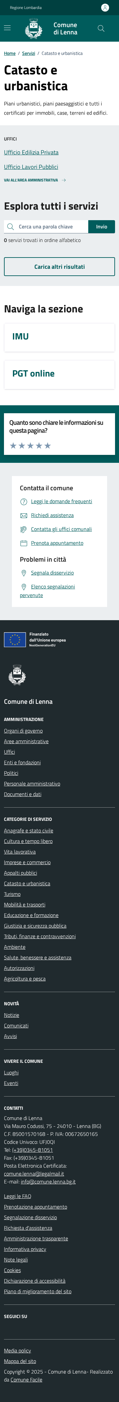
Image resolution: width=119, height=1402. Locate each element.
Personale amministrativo (32, 783)
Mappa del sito (20, 1361)
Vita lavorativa (20, 852)
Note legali (16, 1259)
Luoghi (11, 1072)
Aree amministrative (26, 741)
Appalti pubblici (20, 873)
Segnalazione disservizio (30, 1217)
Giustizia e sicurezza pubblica (35, 926)
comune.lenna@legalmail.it (34, 1174)
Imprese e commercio (27, 862)
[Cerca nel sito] (101, 28)
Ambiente (14, 947)
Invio (101, 226)
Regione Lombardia (26, 8)
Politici (11, 773)
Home (10, 53)
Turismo (12, 894)
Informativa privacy (25, 1249)
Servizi (28, 53)
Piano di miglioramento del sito (37, 1291)
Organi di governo (23, 731)
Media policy (17, 1350)
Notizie (11, 1015)
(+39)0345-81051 (32, 1150)
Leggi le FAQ (17, 1196)
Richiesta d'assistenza (28, 1228)
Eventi (11, 1083)
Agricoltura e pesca (25, 978)
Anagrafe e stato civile (28, 830)
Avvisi (10, 1036)
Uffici (9, 752)
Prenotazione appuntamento (35, 1207)
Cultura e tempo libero (28, 841)
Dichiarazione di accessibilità (34, 1281)
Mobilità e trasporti (24, 904)
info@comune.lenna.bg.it (48, 1181)
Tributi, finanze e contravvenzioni (40, 936)
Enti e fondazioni (22, 762)
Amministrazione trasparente (36, 1238)
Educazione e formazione (31, 915)
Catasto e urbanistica (27, 883)
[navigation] (7, 28)
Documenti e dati (22, 794)
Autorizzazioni (19, 968)
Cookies (12, 1270)
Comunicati (16, 1025)
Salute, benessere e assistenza (37, 957)
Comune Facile (26, 1379)
